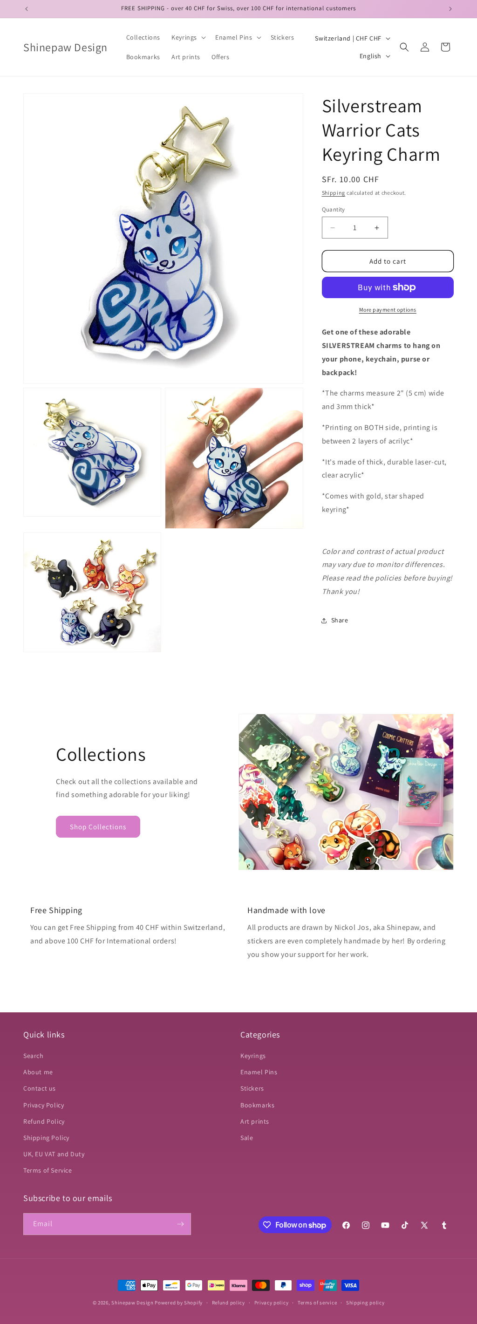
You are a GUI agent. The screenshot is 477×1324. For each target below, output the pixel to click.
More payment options (387, 309)
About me (38, 1072)
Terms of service (317, 1302)
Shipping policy (365, 1302)
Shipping (334, 192)
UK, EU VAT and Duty (53, 1154)
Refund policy (228, 1302)
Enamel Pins (259, 1072)
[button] (188, 37)
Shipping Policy (46, 1137)
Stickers (252, 1088)
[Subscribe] (180, 1224)
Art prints (254, 1121)
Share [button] (339, 620)
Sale (246, 1137)
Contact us (39, 1088)
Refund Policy (44, 1121)
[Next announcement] (450, 9)
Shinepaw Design (132, 1302)
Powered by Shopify (179, 1302)
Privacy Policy (43, 1105)
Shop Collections (98, 826)
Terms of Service (47, 1170)
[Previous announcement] (26, 9)
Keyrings (253, 1055)
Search (33, 1055)
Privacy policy (271, 1302)
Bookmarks (257, 1105)
